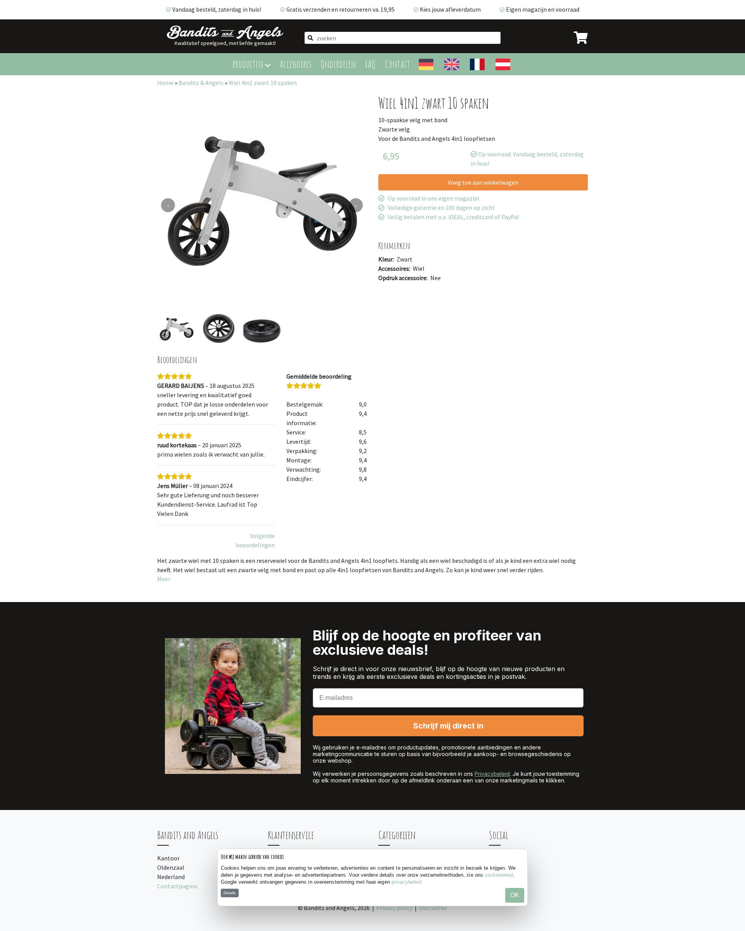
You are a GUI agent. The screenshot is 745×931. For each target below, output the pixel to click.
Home (165, 83)
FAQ (370, 64)
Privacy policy (394, 908)
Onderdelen (338, 64)
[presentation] (168, 205)
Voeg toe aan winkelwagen (483, 182)
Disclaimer (433, 908)
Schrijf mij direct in (448, 725)
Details (230, 893)
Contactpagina (177, 886)
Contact (397, 64)
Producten (248, 64)
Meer (163, 579)
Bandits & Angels (201, 83)
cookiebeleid (499, 875)
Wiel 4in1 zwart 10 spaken (263, 83)
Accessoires (295, 64)
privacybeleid (406, 882)
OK (514, 895)
